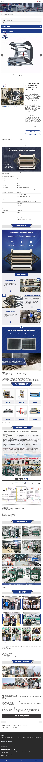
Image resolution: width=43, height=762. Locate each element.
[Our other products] (21, 147)
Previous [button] (2, 55)
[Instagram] (11, 741)
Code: (3, 140)
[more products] (21, 221)
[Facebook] (2, 741)
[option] (21, 54)
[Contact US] (21, 477)
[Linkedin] (4, 741)
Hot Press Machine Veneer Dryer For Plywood (10, 727)
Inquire (31, 131)
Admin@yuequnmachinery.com (8, 753)
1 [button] (19, 75)
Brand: (21, 139)
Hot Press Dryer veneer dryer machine (9, 725)
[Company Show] (21, 424)
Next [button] (41, 55)
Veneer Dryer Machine (22, 725)
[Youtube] (9, 741)
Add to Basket (32, 134)
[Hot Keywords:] (40, 23)
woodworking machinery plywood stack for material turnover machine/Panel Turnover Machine (21, 74)
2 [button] (21, 75)
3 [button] (23, 75)
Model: (3, 139)
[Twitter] (6, 741)
